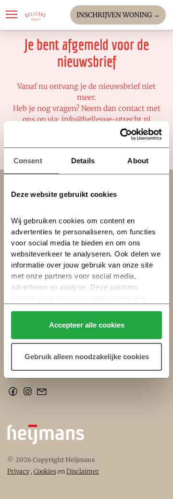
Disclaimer (82, 471)
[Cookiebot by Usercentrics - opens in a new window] (122, 134)
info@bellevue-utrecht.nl (106, 119)
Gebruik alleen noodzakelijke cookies (87, 357)
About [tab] (137, 161)
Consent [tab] (27, 161)
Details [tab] (83, 161)
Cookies (45, 471)
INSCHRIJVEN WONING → (118, 15)
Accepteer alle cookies (86, 325)
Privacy (18, 471)
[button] (11, 14)
